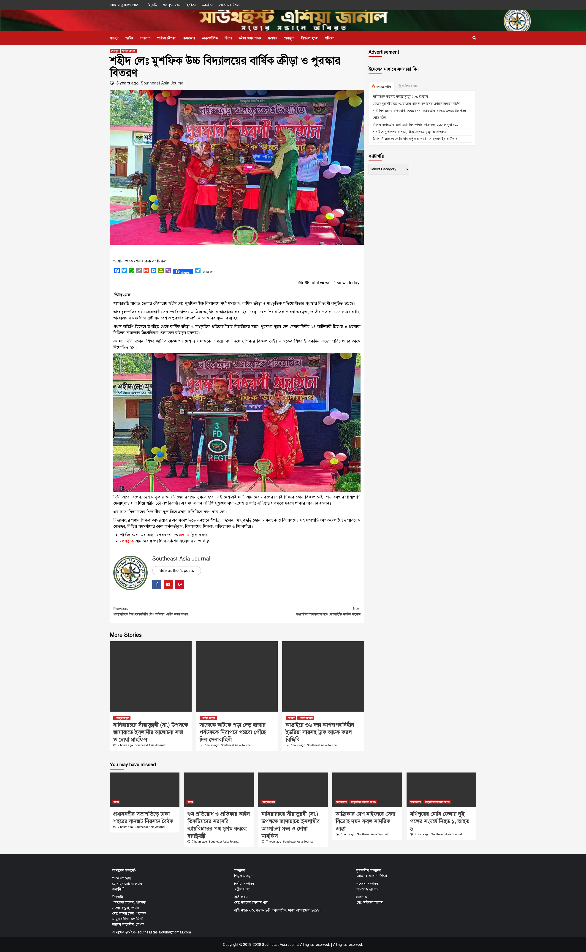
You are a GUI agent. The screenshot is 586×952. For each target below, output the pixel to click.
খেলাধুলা (289, 38)
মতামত (272, 38)
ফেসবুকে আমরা (172, 5)
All (335, 944)
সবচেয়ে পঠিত (383, 86)
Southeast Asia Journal (162, 83)
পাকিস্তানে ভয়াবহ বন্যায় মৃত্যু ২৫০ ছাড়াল (400, 96)
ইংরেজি (153, 5)
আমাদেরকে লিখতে (229, 5)
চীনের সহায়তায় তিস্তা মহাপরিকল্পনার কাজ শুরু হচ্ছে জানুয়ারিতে (415, 124)
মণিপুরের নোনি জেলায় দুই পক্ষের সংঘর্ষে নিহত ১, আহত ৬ (439, 821)
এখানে (184, 534)
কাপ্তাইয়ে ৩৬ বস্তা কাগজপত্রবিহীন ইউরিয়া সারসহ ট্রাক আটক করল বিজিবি (320, 732)
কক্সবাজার (189, 38)
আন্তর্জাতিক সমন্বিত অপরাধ (363, 802)
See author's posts (176, 570)
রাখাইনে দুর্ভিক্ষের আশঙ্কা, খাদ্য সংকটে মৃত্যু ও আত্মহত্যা (410, 132)
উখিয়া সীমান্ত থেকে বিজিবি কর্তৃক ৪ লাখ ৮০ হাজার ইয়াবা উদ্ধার (415, 139)
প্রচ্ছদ (114, 38)
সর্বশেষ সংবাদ (410, 86)
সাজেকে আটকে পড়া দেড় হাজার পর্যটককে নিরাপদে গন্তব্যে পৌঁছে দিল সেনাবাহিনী (233, 732)
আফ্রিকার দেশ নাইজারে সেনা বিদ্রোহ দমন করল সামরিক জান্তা (365, 821)
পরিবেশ (329, 38)
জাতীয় (129, 38)
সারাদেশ (145, 38)
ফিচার (228, 38)
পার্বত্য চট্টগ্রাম (166, 38)
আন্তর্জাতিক (210, 38)
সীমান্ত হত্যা (309, 38)
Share (207, 271)
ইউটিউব (191, 5)
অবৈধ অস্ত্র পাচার (250, 38)
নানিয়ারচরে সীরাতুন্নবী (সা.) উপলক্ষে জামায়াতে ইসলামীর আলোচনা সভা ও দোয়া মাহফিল (150, 732)
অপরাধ (291, 718)
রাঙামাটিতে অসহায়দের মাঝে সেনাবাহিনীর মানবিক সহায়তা (328, 611)
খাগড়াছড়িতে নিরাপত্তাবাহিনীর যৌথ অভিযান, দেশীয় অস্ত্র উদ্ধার (150, 611)
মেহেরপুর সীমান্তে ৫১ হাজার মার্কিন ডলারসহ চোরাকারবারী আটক (416, 103)
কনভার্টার (207, 5)
